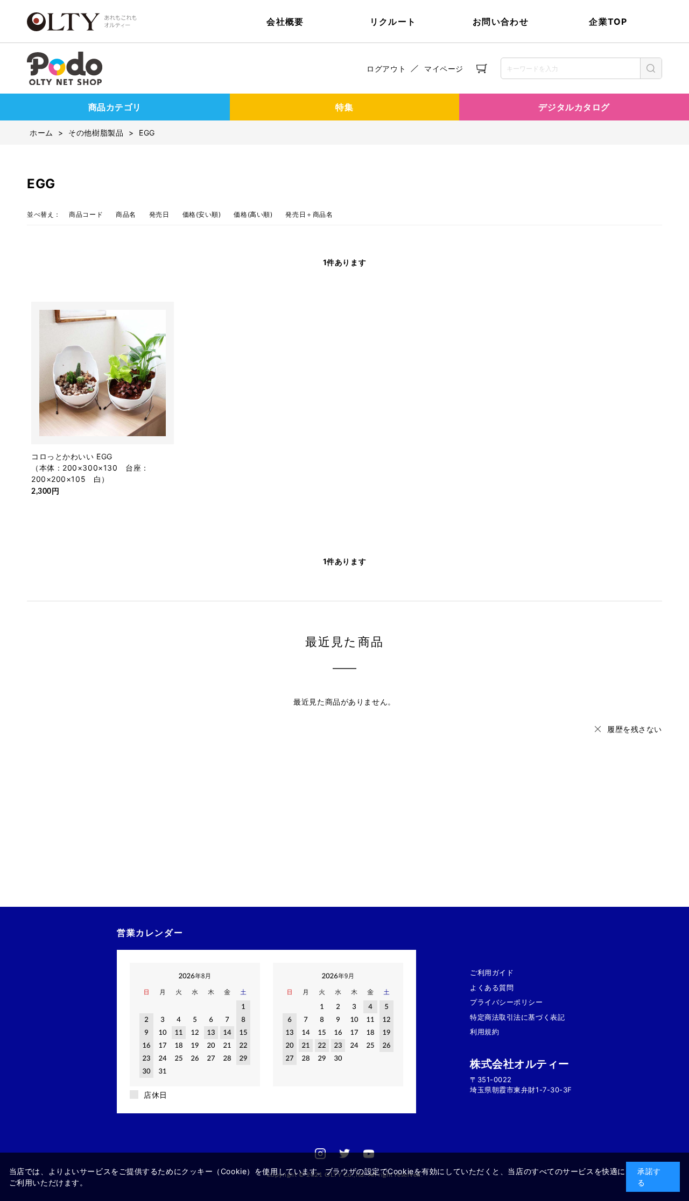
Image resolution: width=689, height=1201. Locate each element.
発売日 (159, 214)
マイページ (443, 68)
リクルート (393, 21)
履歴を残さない (634, 729)
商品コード (86, 214)
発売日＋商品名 (309, 214)
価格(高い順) (253, 214)
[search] (651, 68)
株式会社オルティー (520, 1063)
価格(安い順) (201, 214)
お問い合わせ (501, 21)
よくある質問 (492, 987)
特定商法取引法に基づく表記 (517, 1017)
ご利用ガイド (492, 972)
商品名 (126, 214)
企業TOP (608, 21)
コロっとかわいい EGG (72, 456)
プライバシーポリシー (506, 1002)
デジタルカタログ (573, 107)
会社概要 (285, 21)
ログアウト (386, 68)
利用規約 (484, 1031)
